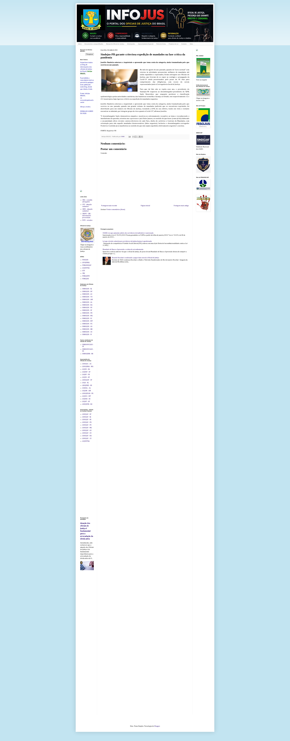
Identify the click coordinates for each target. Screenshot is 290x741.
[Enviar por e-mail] (133, 137)
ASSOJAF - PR (86, 422)
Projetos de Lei (173, 44)
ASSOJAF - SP (86, 414)
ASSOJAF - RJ (86, 417)
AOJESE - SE (86, 399)
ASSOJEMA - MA (87, 366)
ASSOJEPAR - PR (87, 393)
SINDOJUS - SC (87, 318)
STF (83, 271)
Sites (191, 44)
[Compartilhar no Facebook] (140, 137)
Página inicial (145, 205)
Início (80, 44)
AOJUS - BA (86, 369)
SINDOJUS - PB (87, 313)
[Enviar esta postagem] (129, 136)
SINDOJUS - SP (87, 310)
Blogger (157, 726)
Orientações (131, 44)
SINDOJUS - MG (87, 316)
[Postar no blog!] (135, 137)
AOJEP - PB (86, 374)
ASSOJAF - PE (86, 425)
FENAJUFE (86, 276)
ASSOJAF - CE (86, 433)
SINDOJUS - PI (87, 334)
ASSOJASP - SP (87, 380)
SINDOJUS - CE (87, 332)
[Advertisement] (142, 219)
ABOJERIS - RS (87, 385)
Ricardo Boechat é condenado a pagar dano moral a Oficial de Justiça (135, 258)
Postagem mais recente (109, 205)
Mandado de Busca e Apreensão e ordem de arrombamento (123, 249)
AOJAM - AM (86, 391)
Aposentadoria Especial (145, 44)
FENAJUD (85, 279)
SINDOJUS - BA (87, 305)
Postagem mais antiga (181, 205)
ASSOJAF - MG (87, 428)
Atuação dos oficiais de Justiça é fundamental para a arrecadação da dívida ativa (86, 531)
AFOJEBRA (86, 262)
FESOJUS (85, 260)
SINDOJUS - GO (87, 326)
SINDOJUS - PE (87, 307)
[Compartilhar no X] (138, 137)
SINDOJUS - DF (87, 291)
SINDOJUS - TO (87, 297)
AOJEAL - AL (86, 388)
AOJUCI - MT (86, 396)
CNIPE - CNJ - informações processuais (86, 215)
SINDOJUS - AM (87, 299)
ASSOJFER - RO (87, 404)
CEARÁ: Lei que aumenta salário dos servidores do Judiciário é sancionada (128, 233)
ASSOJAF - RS (86, 419)
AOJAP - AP (86, 401)
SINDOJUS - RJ (87, 289)
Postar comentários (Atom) (115, 209)
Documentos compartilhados (94, 44)
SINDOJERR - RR (87, 354)
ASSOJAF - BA (87, 436)
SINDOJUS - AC (87, 294)
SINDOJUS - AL (87, 302)
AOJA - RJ (85, 383)
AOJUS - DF (86, 377)
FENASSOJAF (86, 265)
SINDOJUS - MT (87, 321)
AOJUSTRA (86, 268)
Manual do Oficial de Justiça (115, 44)
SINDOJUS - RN (87, 329)
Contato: (184, 44)
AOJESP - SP (86, 372)
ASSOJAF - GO (87, 430)
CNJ (83, 273)
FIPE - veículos (87, 220)
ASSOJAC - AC (87, 364)
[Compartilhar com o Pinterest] (142, 137)
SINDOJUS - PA (87, 324)
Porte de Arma (161, 44)
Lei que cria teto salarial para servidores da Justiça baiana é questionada (127, 241)
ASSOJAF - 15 (86, 438)
